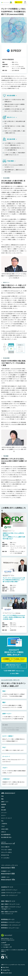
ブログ (3, 826)
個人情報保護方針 (6, 834)
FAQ (2, 821)
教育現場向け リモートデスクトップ (10, 925)
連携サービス (4, 801)
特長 (2, 796)
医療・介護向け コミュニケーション (10, 904)
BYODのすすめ (5, 855)
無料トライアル (18, 2)
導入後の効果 (11, 139)
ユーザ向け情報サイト (5, 947)
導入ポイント (11, 117)
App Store (6, 967)
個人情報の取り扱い (6, 837)
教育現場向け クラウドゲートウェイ (10, 922)
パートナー (4, 812)
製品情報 (3, 804)
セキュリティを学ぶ (6, 852)
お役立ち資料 (4, 829)
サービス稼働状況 (4, 944)
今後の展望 (10, 161)
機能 (2, 799)
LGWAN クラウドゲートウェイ (9, 890)
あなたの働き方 (5, 847)
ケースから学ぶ (5, 858)
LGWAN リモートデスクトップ (9, 895)
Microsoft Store (7, 973)
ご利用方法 (4, 823)
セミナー (3, 815)
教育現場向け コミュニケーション (10, 928)
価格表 (3, 807)
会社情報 (3, 942)
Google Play (6, 970)
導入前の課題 (11, 95)
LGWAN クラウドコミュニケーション (11, 892)
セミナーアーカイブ (6, 818)
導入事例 (3, 810)
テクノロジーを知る (6, 849)
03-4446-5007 (10, 671)
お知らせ (3, 832)
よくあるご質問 (14, 673)
